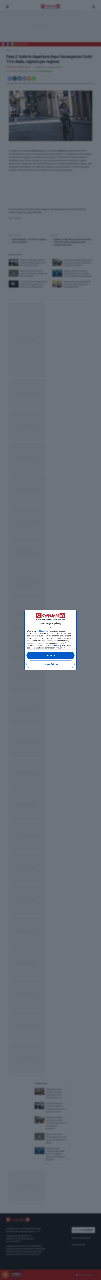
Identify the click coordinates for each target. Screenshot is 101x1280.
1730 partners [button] (42, 631)
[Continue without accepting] (50, 627)
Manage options (50, 664)
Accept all (50, 655)
